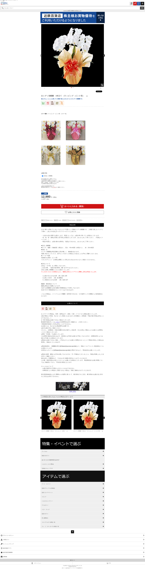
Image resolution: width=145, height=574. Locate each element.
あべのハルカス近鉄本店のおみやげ (50, 460)
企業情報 (5, 556)
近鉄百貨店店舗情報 (8, 552)
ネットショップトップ (8, 544)
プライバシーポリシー (8, 535)
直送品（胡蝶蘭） (48, 175)
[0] (135, 3)
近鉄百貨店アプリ (7, 548)
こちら (54, 187)
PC (110, 563)
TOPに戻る (72, 391)
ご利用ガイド (6, 539)
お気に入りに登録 (74, 212)
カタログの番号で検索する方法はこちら (72, 10)
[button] (104, 55)
